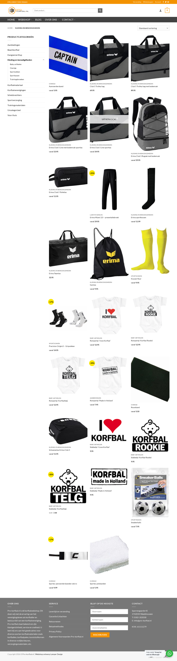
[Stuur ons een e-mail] (168, 2)
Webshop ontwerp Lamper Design (49, 654)
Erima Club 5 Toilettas (58, 192)
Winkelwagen (148, 2)
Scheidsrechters (15, 95)
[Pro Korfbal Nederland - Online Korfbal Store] (18, 10)
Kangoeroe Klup (15, 55)
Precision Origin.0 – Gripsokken (62, 346)
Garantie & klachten (58, 616)
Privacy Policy (55, 631)
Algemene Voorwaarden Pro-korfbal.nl (66, 636)
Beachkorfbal (13, 50)
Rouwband (135, 407)
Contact (67, 19)
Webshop (24, 19)
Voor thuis (12, 115)
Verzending (137, 2)
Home (11, 19)
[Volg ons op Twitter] (166, 2)
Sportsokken (15, 72)
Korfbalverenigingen (17, 90)
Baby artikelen (16, 64)
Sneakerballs (136, 522)
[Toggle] (43, 59)
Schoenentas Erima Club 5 (59, 450)
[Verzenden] (100, 10)
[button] (160, 10)
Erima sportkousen (138, 217)
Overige (13, 68)
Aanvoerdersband (56, 86)
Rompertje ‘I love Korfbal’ (100, 341)
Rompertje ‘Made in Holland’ (101, 400)
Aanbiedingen (14, 45)
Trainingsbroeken (17, 79)
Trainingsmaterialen (16, 105)
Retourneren (54, 621)
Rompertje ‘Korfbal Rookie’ (142, 340)
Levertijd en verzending (59, 611)
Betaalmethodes (56, 626)
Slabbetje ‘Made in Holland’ (101, 491)
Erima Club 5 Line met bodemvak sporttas (65, 147)
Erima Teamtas (55, 273)
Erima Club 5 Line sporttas (100, 147)
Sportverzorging (15, 100)
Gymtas (93, 285)
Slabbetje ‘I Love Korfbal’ (100, 447)
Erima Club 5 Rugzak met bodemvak (145, 156)
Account (158, 2)
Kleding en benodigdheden (20, 60)
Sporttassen (14, 75)
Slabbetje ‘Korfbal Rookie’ (141, 457)
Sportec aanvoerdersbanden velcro (63, 584)
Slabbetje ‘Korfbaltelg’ (58, 509)
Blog (38, 19)
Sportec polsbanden (98, 584)
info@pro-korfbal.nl (142, 620)
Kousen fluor (136, 279)
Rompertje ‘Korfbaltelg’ (58, 401)
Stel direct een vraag (18, 2)
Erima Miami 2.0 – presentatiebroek (104, 217)
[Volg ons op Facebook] (163, 2)
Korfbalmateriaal (15, 85)
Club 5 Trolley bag (97, 86)
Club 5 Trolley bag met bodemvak (144, 86)
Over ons (51, 19)
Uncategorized (14, 110)
